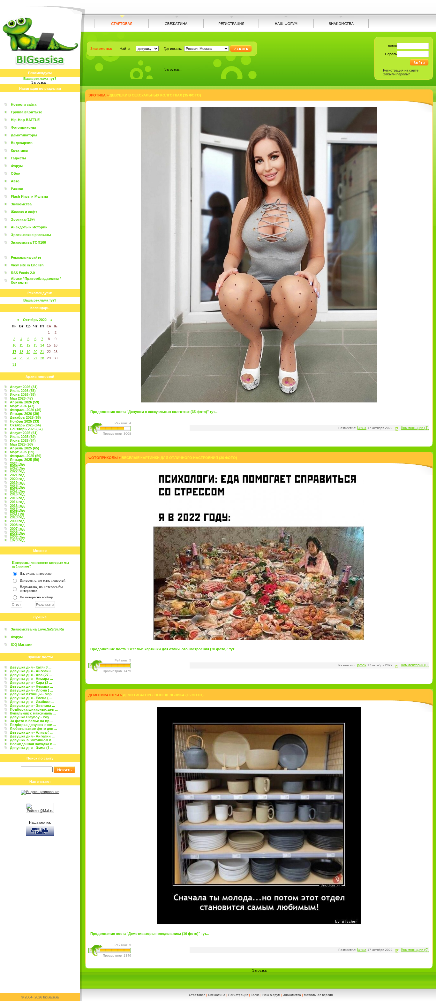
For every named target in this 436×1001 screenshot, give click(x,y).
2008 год (17, 525)
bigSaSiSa (51, 997)
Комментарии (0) (415, 665)
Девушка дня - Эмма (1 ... (31, 748)
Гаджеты (18, 158)
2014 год (17, 502)
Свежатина (216, 995)
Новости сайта (23, 104)
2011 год (17, 513)
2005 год (17, 536)
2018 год (17, 486)
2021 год (17, 475)
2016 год (17, 494)
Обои (15, 173)
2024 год (17, 463)
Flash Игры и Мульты (29, 196)
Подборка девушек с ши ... (33, 725)
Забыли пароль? (396, 74)
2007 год (17, 529)
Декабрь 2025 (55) (25, 417)
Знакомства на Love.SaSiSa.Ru (37, 629)
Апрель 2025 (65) (24, 448)
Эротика (97, 95)
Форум (17, 166)
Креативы (19, 150)
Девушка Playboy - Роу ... (31, 717)
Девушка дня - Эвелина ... (32, 705)
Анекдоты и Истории (29, 227)
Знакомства (21, 204)
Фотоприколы (23, 127)
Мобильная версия (318, 995)
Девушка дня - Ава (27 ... (31, 675)
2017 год (17, 490)
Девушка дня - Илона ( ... (31, 690)
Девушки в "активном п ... (32, 740)
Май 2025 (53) (21, 444)
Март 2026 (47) (22, 406)
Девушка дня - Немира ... (31, 679)
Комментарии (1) (415, 428)
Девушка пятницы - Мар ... (33, 694)
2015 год (17, 498)
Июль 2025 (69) (23, 437)
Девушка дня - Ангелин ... (32, 671)
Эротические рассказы (31, 235)
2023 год (17, 467)
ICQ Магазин (22, 644)
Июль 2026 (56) (23, 391)
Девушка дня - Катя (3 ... (30, 667)
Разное (17, 189)
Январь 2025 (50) (24, 460)
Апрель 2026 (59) (24, 402)
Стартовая (197, 995)
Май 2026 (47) (21, 398)
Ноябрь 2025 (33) (24, 421)
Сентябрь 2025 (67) (26, 429)
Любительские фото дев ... (33, 728)
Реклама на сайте (26, 257)
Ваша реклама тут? (39, 78)
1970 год (17, 540)
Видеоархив (22, 143)
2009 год (17, 521)
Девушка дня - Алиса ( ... (31, 732)
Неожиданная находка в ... (33, 744)
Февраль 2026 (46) (25, 410)
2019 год (17, 483)
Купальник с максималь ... (33, 713)
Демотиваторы (24, 135)
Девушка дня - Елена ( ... (31, 698)
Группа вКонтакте (26, 112)
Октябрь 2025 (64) (25, 425)
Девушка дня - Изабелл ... (32, 702)
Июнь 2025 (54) (23, 440)
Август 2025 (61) (24, 433)
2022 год (17, 471)
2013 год (17, 506)
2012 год (17, 509)
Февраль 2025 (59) (25, 456)
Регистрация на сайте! (401, 70)
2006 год (17, 532)
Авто (15, 181)
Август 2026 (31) (24, 387)
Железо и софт (24, 212)
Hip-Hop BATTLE (25, 120)
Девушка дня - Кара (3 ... (31, 682)
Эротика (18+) (23, 219)
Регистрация (238, 995)
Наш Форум (271, 995)
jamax (361, 428)
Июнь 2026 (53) (23, 394)
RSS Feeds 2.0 (23, 273)
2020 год (17, 479)
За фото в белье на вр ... (31, 721)
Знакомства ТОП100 (28, 242)
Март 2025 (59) (22, 452)
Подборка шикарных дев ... (34, 709)
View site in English (27, 265)
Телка (255, 995)
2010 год (17, 517)
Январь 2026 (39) (24, 414)
